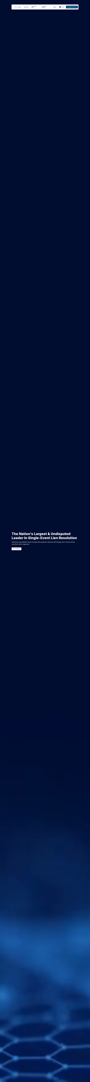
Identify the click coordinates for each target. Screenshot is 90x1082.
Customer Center (44, 7)
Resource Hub (34, 7)
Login (63, 7)
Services (26, 7)
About (54, 7)
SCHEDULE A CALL (71, 7)
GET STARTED (16, 548)
